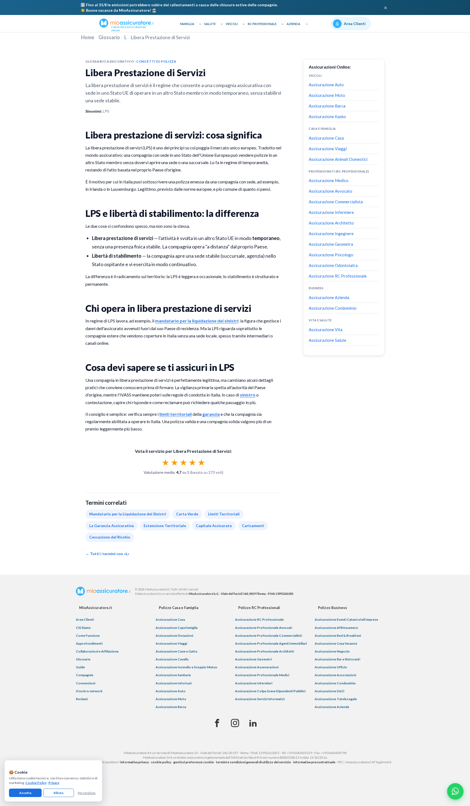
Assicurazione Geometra (331, 244)
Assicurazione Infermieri (253, 683)
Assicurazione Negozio (332, 651)
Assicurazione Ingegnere (331, 233)
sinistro (247, 394)
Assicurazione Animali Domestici (338, 159)
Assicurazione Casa (326, 138)
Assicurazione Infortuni (173, 683)
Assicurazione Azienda (329, 297)
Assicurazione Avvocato (330, 191)
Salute (210, 24)
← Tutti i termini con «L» (107, 553)
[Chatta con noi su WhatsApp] (455, 791)
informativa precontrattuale (314, 762)
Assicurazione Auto (326, 84)
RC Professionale (262, 24)
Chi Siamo (83, 628)
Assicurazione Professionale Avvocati (263, 628)
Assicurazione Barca (327, 105)
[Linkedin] (253, 723)
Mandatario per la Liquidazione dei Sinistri (127, 514)
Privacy (53, 783)
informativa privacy (134, 762)
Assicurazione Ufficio (331, 667)
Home (87, 37)
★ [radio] (165, 462)
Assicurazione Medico (328, 180)
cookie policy (161, 762)
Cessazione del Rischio (109, 537)
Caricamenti (253, 525)
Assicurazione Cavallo (172, 659)
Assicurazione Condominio (333, 308)
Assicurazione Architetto (331, 222)
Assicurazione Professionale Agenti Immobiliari (271, 643)
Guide (80, 667)
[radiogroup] (183, 462)
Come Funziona (88, 635)
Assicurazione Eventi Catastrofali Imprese (346, 619)
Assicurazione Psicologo (331, 254)
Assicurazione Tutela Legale (336, 699)
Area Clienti (85, 619)
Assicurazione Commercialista (336, 201)
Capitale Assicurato (214, 525)
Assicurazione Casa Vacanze (336, 643)
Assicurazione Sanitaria (173, 675)
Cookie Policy (36, 783)
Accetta (25, 793)
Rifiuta (58, 793)
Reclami (82, 699)
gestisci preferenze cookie (193, 762)
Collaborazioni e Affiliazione (97, 651)
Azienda (293, 24)
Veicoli (232, 24)
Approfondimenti (89, 643)
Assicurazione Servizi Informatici (260, 699)
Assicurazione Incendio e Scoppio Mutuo (186, 667)
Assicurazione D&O (329, 691)
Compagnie (84, 675)
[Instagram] (235, 723)
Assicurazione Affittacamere (336, 628)
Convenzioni (85, 683)
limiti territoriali (175, 414)
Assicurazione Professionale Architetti (264, 651)
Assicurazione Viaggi (328, 148)
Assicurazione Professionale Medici (262, 675)
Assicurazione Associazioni (335, 675)
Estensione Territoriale (165, 525)
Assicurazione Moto (327, 95)
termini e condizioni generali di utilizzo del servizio (253, 762)
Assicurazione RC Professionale (338, 275)
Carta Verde (187, 514)
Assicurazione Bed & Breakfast (338, 635)
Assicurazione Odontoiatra (333, 265)
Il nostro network (89, 691)
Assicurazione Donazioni (174, 635)
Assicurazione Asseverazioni (257, 667)
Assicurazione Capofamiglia (176, 628)
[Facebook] (217, 723)
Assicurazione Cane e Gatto (176, 651)
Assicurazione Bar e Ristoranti (337, 659)
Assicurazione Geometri (253, 659)
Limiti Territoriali (224, 514)
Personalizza (86, 793)
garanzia (211, 414)
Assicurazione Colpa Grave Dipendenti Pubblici (270, 691)
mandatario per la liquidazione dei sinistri (196, 320)
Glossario (109, 37)
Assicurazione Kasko (327, 116)
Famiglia (187, 24)
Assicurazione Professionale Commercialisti (268, 635)
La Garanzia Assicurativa (111, 525)
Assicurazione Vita (325, 329)
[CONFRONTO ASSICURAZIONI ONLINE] (126, 22)
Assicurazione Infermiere (331, 212)
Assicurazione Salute (327, 340)
